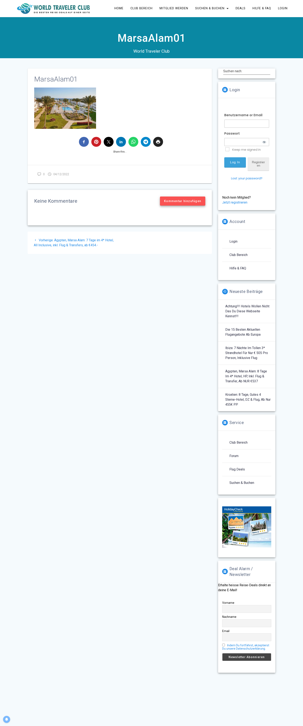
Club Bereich (238, 255)
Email (225, 631)
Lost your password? (246, 178)
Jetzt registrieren (234, 202)
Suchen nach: (232, 71)
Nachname (229, 616)
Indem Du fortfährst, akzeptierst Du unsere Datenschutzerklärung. (245, 647)
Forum (233, 456)
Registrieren (258, 163)
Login (233, 241)
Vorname (228, 602)
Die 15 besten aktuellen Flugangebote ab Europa (243, 332)
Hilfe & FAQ (237, 268)
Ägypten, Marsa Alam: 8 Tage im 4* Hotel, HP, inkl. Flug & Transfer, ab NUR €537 (246, 376)
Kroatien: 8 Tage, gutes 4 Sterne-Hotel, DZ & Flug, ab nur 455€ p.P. (248, 399)
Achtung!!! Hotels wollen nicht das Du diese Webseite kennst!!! (247, 311)
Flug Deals (237, 469)
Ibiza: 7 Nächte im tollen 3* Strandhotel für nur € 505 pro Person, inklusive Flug (246, 353)
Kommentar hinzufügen (182, 201)
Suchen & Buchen (241, 483)
